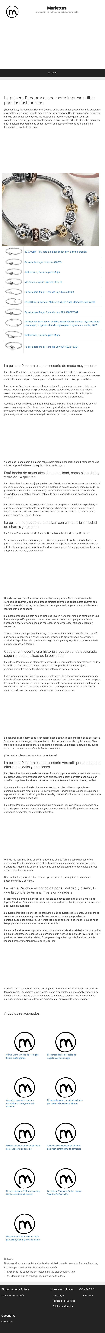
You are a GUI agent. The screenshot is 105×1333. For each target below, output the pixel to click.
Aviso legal (58, 1295)
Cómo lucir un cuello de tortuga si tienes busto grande (22, 1056)
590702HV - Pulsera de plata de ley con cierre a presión (56, 251)
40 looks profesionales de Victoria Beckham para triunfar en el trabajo (64, 1147)
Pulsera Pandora (88, 1263)
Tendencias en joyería (45, 1267)
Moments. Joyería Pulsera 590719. (44, 282)
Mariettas (56, 8)
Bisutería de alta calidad (44, 1263)
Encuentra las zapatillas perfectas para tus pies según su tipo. (41, 1271)
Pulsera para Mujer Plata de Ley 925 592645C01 (51, 346)
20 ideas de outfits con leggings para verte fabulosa (36, 1276)
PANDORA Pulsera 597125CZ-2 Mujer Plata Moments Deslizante (60, 302)
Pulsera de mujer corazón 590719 (43, 262)
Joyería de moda (68, 1263)
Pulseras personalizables (17, 1267)
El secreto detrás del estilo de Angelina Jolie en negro (61, 1056)
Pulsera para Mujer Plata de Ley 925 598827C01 (51, 312)
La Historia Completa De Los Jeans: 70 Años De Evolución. (64, 1193)
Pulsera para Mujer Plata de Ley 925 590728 (49, 292)
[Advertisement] (52, 46)
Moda (10, 1259)
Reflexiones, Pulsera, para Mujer (42, 272)
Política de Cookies (63, 1306)
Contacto (89, 1295)
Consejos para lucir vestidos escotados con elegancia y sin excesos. (20, 1103)
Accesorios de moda (18, 1263)
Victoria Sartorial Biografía (12, 1295)
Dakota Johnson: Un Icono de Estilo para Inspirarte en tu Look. (23, 1147)
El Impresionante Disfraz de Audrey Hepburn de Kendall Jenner (23, 1193)
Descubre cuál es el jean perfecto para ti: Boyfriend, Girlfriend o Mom (23, 1238)
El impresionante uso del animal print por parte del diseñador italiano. (65, 1102)
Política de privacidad (64, 1300)
